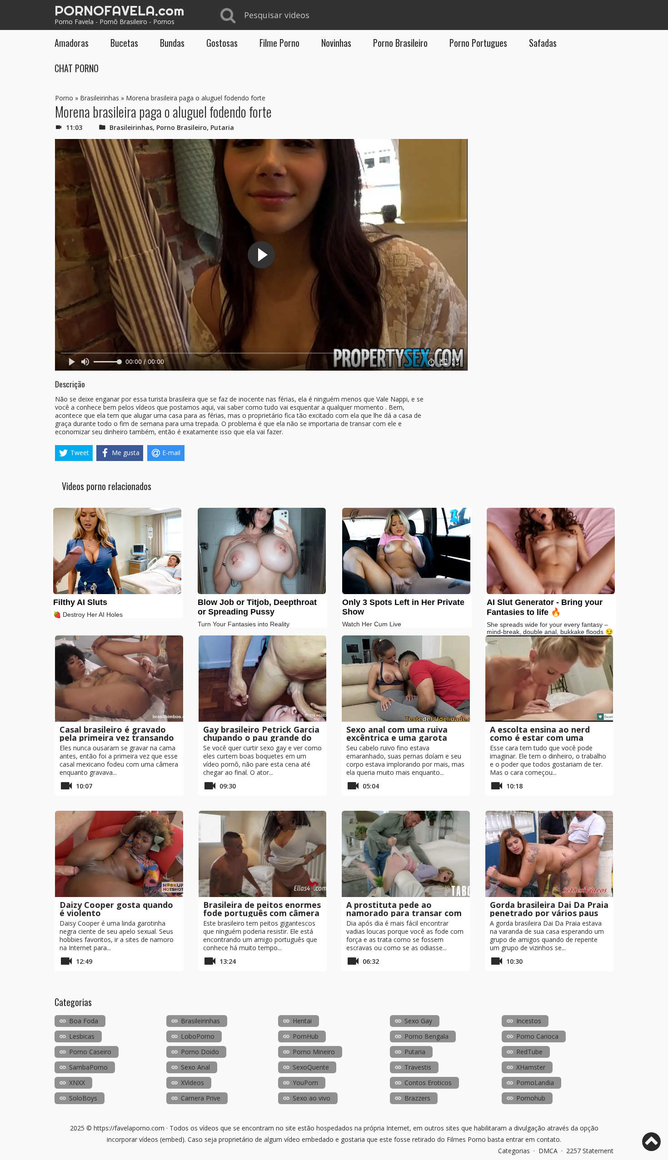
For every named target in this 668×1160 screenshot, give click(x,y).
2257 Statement (589, 1150)
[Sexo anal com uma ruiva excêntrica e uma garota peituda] (406, 678)
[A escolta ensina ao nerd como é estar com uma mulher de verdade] (549, 678)
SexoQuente (311, 1067)
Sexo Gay (418, 1020)
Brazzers (417, 1098)
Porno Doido (200, 1051)
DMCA (548, 1150)
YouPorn (305, 1082)
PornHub (306, 1036)
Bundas (172, 43)
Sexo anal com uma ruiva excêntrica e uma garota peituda (397, 737)
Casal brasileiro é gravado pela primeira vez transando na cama (117, 737)
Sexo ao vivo (311, 1098)
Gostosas (222, 43)
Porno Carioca (537, 1036)
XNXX (77, 1082)
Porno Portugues (478, 43)
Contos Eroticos (428, 1082)
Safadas (543, 43)
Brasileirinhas (99, 98)
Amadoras (72, 43)
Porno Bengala (426, 1036)
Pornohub (530, 1098)
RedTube (529, 1051)
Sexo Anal (195, 1067)
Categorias (514, 1150)
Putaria (222, 127)
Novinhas (336, 43)
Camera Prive (200, 1098)
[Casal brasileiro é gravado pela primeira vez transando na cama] (119, 678)
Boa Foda (83, 1020)
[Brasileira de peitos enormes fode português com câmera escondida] (263, 854)
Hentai (302, 1020)
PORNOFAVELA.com (119, 10)
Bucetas (124, 43)
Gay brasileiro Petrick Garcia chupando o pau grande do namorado (261, 737)
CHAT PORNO (77, 68)
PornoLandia (535, 1082)
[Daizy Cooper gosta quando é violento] (119, 854)
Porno (64, 98)
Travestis (417, 1067)
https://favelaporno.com (129, 1128)
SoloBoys (83, 1098)
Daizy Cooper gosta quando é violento (116, 908)
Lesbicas (82, 1036)
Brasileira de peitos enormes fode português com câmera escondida (262, 913)
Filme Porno (279, 43)
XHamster (530, 1067)
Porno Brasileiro (400, 43)
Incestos (528, 1020)
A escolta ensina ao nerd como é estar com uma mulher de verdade (540, 737)
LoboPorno (197, 1036)
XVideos (192, 1082)
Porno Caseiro (90, 1051)
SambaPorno (88, 1067)
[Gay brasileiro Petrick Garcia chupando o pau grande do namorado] (263, 678)
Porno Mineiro (314, 1051)
